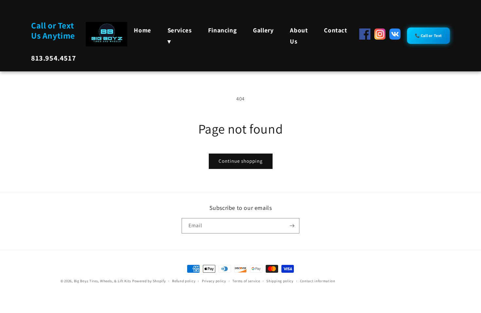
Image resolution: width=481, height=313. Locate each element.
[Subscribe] (292, 225)
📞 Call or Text (428, 35)
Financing (222, 30)
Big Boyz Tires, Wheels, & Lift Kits (103, 281)
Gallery (263, 30)
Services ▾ (180, 35)
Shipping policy (280, 281)
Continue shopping (241, 161)
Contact (335, 30)
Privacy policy (214, 281)
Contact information (317, 281)
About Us (299, 35)
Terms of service (246, 281)
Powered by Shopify (149, 281)
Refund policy (183, 281)
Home (142, 30)
